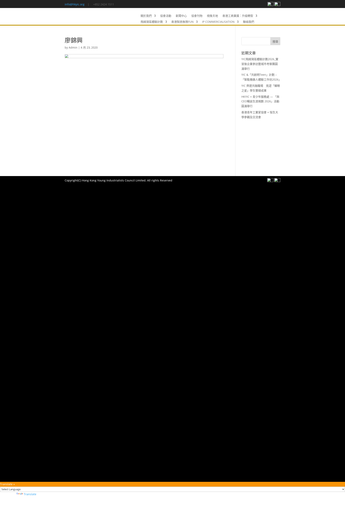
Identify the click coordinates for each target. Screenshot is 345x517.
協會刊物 (196, 16)
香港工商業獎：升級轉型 (237, 16)
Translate (30, 494)
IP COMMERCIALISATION (218, 22)
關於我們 (146, 16)
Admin (73, 47)
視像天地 (212, 16)
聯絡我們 (248, 22)
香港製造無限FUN (182, 22)
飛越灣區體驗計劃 (152, 22)
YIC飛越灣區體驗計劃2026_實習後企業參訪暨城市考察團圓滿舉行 (259, 64)
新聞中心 (181, 16)
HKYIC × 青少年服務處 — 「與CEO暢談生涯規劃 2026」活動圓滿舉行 (260, 101)
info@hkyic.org (74, 4)
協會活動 (165, 16)
